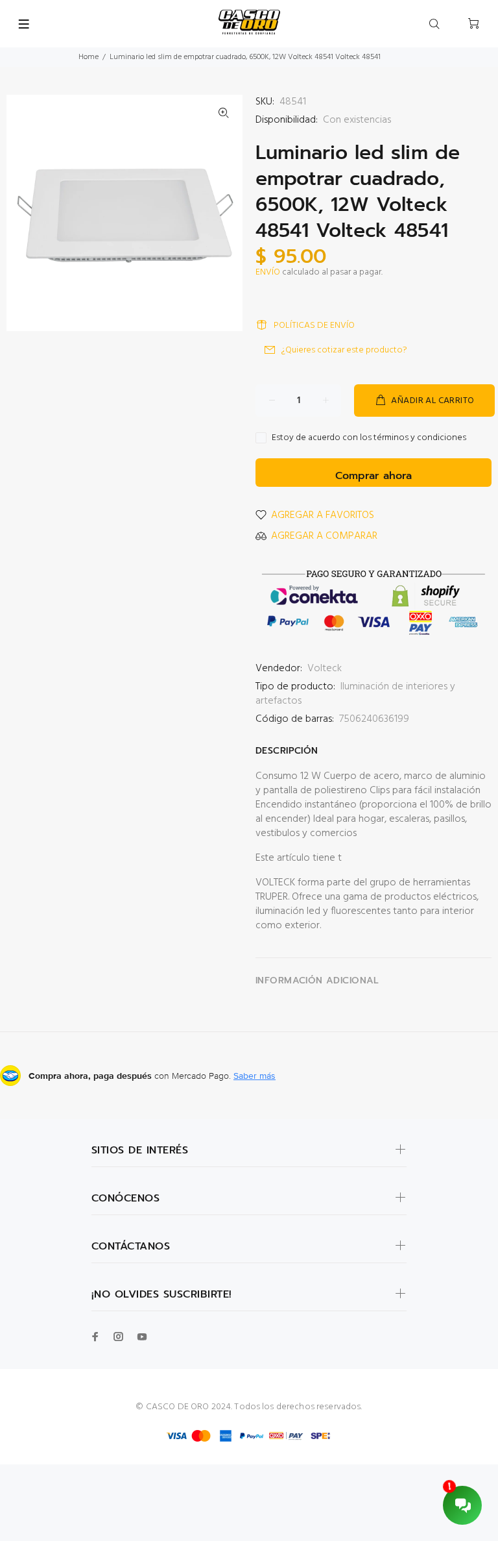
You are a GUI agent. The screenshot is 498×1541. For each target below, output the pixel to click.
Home (88, 57)
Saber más (254, 1075)
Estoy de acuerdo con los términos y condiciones (369, 438)
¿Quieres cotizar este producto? (344, 350)
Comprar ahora (373, 476)
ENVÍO (267, 272)
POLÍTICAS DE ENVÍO (314, 325)
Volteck (324, 668)
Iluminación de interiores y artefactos (355, 693)
